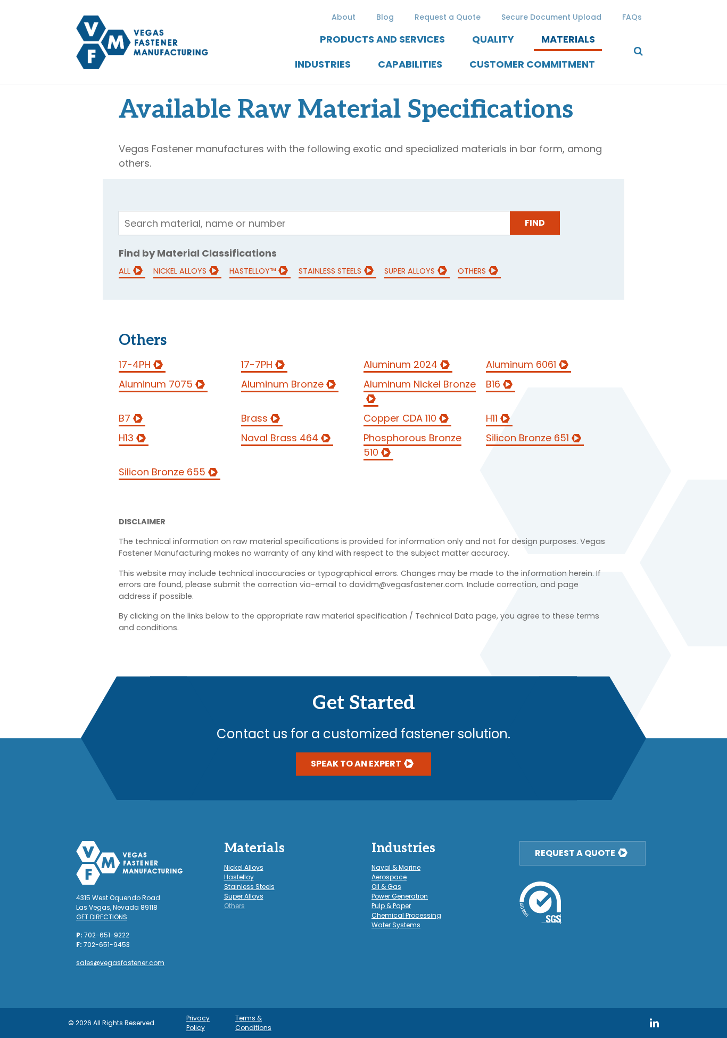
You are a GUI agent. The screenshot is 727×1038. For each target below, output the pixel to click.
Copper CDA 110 (399, 418)
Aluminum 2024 (400, 364)
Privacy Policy (198, 1023)
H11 (492, 418)
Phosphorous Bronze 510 (412, 445)
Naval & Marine (395, 867)
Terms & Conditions (253, 1023)
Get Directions (101, 916)
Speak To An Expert (356, 763)
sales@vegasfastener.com (120, 962)
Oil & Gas (386, 886)
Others (472, 271)
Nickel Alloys (179, 271)
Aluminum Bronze (282, 384)
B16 (493, 384)
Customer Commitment (532, 64)
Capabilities (410, 64)
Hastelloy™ (252, 271)
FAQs (632, 17)
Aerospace (389, 877)
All (124, 271)
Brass (254, 418)
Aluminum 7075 (156, 384)
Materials (568, 39)
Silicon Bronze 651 (527, 437)
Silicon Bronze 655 (162, 472)
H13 (126, 437)
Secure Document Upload (551, 17)
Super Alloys (409, 271)
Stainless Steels (330, 271)
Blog (385, 17)
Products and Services (382, 39)
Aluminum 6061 (521, 364)
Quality (493, 39)
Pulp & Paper (391, 905)
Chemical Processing (406, 915)
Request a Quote (448, 17)
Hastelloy (239, 877)
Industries (323, 64)
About (344, 17)
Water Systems (395, 924)
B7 (124, 418)
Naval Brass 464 (279, 437)
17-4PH (135, 364)
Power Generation (399, 896)
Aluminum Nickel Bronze (419, 384)
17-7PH (256, 364)
